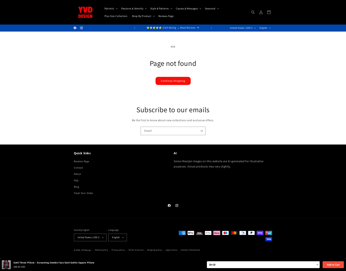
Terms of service (136, 250)
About (77, 174)
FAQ (76, 180)
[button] (110, 8)
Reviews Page (81, 161)
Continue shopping (173, 80)
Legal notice (171, 250)
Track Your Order (83, 193)
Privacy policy (118, 250)
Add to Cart (333, 264)
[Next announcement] (211, 28)
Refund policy (101, 250)
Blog (76, 186)
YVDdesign (86, 250)
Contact (78, 167)
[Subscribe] (201, 131)
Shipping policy (154, 250)
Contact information (190, 250)
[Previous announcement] (135, 28)
